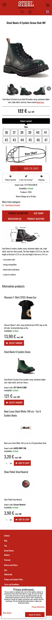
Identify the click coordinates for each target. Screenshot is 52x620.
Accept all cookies (35, 614)
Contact (7, 535)
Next (49, 88)
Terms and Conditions (11, 584)
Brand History (9, 550)
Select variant (15, 343)
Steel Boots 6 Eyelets (12, 205)
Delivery (7, 554)
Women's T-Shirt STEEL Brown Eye (20, 297)
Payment (7, 559)
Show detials (7, 613)
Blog (5, 540)
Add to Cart (31, 168)
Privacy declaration (38, 606)
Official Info (8, 574)
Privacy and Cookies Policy (13, 579)
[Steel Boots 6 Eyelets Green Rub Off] (26, 54)
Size (5, 570)
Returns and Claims (11, 565)
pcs (10, 463)
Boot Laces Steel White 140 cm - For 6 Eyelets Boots (22, 413)
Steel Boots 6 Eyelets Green (17, 352)
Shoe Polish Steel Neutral (16, 472)
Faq (5, 545)
